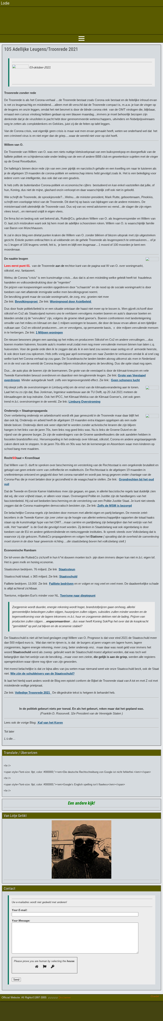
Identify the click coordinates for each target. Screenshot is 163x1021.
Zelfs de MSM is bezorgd (114, 505)
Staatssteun (67, 569)
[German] (7, 759)
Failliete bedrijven (61, 583)
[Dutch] (20, 759)
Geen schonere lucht (125, 380)
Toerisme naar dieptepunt (77, 595)
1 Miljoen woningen (49, 332)
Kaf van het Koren (50, 722)
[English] (13, 759)
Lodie (5, 3)
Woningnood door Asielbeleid (71, 301)
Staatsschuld (68, 576)
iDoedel (154, 996)
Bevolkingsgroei (26, 301)
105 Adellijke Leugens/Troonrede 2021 (41, 49)
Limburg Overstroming (84, 401)
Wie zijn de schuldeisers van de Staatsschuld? (42, 673)
